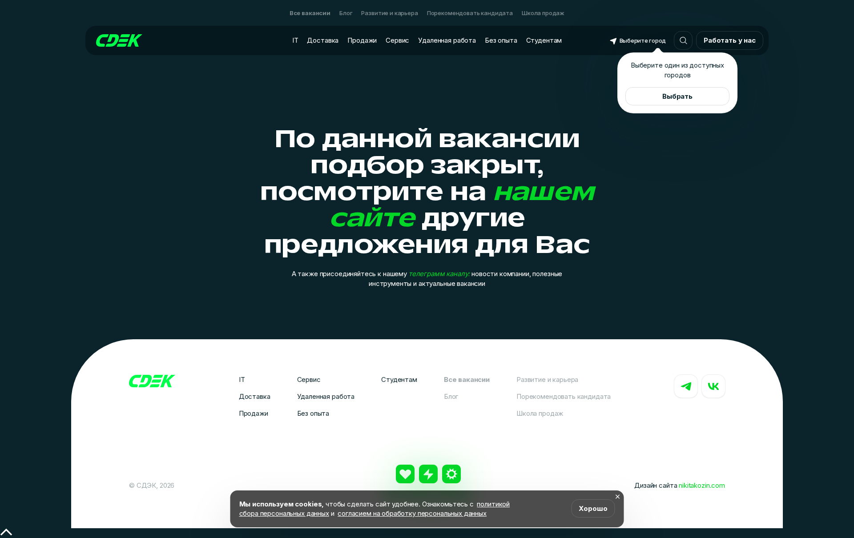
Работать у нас (730, 40)
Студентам (544, 40)
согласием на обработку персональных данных (412, 513)
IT (295, 40)
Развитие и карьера (389, 12)
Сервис (397, 40)
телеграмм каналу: (439, 273)
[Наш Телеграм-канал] (685, 386)
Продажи (362, 40)
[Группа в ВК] (713, 386)
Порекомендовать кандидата (470, 12)
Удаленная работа (447, 40)
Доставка (322, 40)
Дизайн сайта (679, 485)
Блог (345, 12)
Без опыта (501, 40)
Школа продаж (543, 12)
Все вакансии (310, 12)
